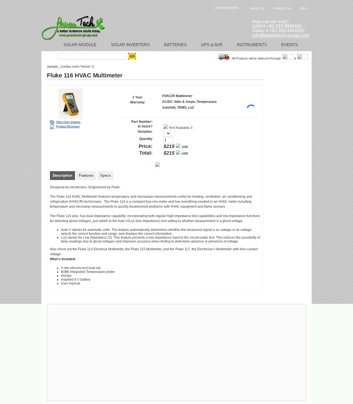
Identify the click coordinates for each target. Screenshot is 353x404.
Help (303, 8)
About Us (257, 8)
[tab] (62, 176)
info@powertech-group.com (280, 35)
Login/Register (226, 7)
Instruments (252, 44)
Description (62, 175)
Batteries (175, 44)
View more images (68, 122)
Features (86, 175)
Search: (50, 56)
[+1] (249, 99)
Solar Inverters (130, 44)
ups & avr (212, 44)
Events (289, 44)
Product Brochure (68, 126)
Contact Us (282, 8)
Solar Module (80, 44)
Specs (105, 175)
